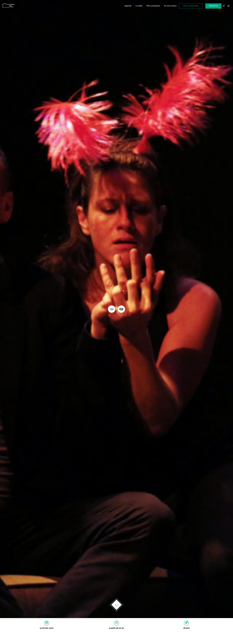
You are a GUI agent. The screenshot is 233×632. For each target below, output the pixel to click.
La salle (138, 6)
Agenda (127, 6)
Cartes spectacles (191, 6)
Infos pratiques (153, 6)
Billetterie (213, 6)
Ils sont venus (170, 6)
